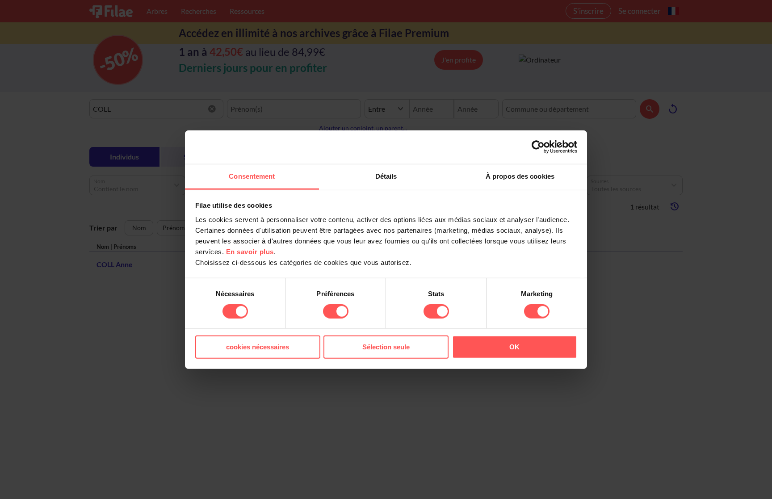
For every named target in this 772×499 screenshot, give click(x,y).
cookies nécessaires (257, 347)
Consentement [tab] (252, 176)
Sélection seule (386, 347)
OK (514, 347)
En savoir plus (250, 251)
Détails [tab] (386, 176)
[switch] (335, 311)
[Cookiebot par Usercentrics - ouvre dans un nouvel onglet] (538, 147)
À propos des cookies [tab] (520, 176)
